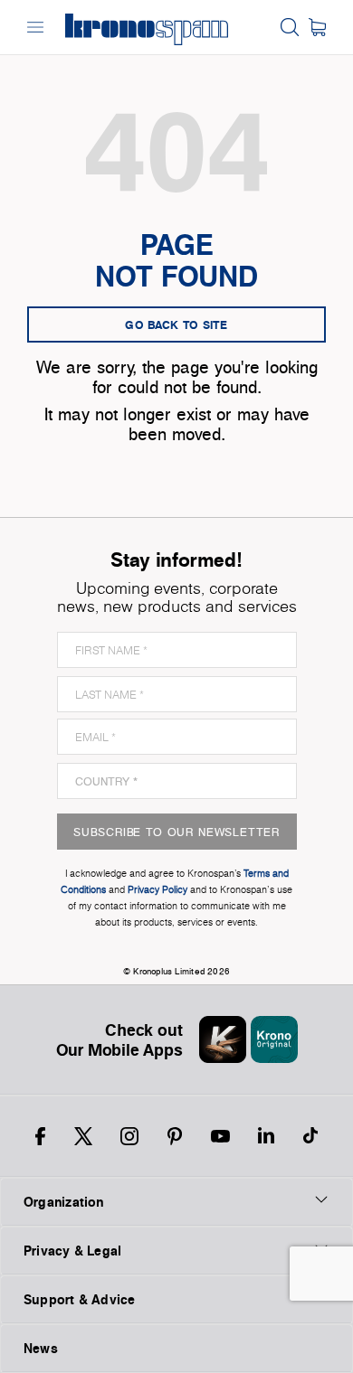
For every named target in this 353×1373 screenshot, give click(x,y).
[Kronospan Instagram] (129, 1136)
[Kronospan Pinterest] (174, 1136)
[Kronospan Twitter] (83, 1136)
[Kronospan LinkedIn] (266, 1136)
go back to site (176, 324)
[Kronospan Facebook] (40, 1136)
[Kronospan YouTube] (220, 1136)
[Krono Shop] (317, 27)
